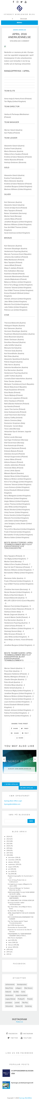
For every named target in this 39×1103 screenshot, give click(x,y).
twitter (14, 1038)
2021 (8, 843)
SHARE (15, 728)
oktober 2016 (12, 862)
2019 (8, 848)
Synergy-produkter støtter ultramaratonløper (16, 903)
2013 (8, 954)
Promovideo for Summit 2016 (17, 927)
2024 (8, 836)
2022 (8, 841)
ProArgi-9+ (21, 999)
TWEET (26, 728)
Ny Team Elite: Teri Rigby (16, 911)
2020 (8, 846)
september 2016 (13, 864)
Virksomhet (9, 1006)
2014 (8, 952)
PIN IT (26, 733)
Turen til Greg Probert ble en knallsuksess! (17, 881)
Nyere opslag (12, 784)
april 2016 (11, 940)
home (23, 992)
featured (8, 992)
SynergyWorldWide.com (12, 804)
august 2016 (12, 867)
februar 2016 (12, 945)
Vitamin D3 (18, 1006)
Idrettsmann (9, 995)
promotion (9, 1002)
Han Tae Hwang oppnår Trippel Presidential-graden (18, 922)
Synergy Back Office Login (13, 801)
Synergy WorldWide (25, 1098)
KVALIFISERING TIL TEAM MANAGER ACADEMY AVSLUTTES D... (19, 935)
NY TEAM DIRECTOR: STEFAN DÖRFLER (21, 900)
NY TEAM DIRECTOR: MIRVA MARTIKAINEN (17, 897)
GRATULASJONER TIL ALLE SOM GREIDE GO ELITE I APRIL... (21, 893)
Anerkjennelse (19, 30)
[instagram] (17, 2)
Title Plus (25, 1002)
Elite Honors (28, 988)
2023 (8, 839)
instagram (28, 1034)
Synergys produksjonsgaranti (22, 1083)
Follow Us (19, 1022)
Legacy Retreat (10, 999)
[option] (19, 764)
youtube (28, 1038)
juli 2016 (11, 869)
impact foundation (21, 995)
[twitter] (21, 2)
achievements (10, 984)
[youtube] (25, 2)
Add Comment (23, 41)
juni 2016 (11, 871)
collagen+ (19, 988)
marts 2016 (12, 942)
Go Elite (16, 992)
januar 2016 (12, 947)
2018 (8, 850)
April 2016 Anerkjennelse (16, 925)
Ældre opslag (26, 788)
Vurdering (28, 1006)
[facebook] (13, 2)
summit (17, 1002)
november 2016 (13, 860)
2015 (8, 949)
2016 (8, 855)
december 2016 (13, 857)
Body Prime (9, 988)
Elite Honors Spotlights (15, 938)
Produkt (29, 999)
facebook (13, 1034)
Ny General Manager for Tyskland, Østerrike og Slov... (19, 889)
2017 (8, 853)
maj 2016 (11, 874)
